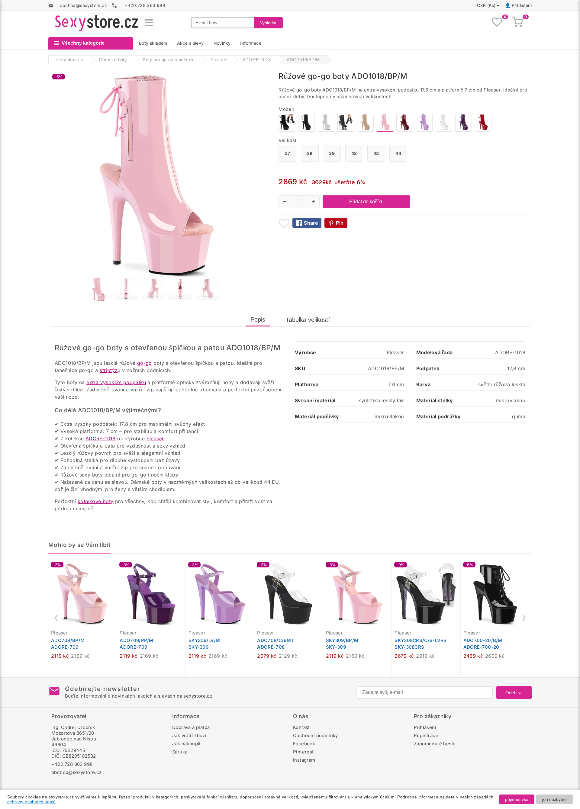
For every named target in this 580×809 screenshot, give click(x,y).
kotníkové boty (96, 501)
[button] (113, 567)
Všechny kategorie (83, 43)
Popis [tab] (257, 319)
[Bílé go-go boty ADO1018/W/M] (444, 130)
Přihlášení (522, 5)
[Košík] (517, 23)
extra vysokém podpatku (116, 382)
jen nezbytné (554, 799)
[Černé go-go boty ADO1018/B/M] (287, 130)
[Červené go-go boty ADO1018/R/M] (483, 130)
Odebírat (514, 692)
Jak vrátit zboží (189, 735)
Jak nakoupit (186, 743)
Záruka (179, 752)
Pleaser (155, 438)
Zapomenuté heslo (435, 743)
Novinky (222, 43)
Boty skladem (153, 43)
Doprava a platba (191, 727)
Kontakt (301, 727)
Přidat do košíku (366, 201)
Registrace (426, 735)
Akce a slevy (190, 43)
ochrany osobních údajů (31, 801)
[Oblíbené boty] (496, 23)
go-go (144, 363)
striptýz (109, 370)
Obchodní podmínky (315, 735)
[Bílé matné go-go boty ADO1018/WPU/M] (326, 130)
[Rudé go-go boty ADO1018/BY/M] (404, 130)
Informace (250, 43)
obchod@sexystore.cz (76, 772)
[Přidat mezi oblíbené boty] (284, 223)
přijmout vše (516, 799)
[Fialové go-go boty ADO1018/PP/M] (463, 130)
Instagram (304, 760)
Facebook (304, 743)
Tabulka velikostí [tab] (308, 319)
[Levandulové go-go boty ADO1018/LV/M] (424, 130)
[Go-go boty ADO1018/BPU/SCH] (345, 130)
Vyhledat (268, 22)
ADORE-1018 (100, 438)
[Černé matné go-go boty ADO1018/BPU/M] (306, 130)
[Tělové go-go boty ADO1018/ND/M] (365, 130)
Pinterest (303, 752)
